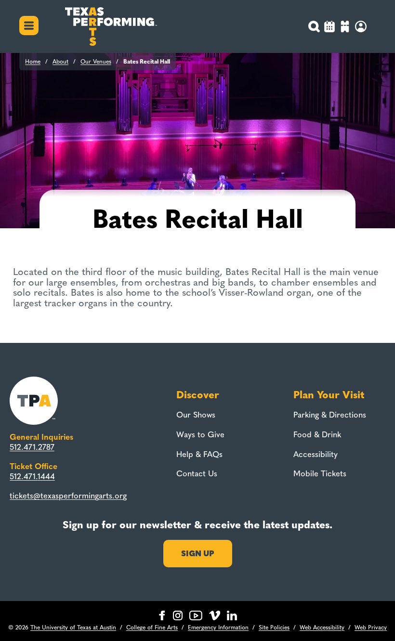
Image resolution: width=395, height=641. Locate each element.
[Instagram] (178, 615)
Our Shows (195, 414)
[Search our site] (314, 26)
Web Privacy (371, 627)
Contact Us (196, 473)
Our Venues (95, 61)
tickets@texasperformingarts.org (68, 495)
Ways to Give (200, 434)
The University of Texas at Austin (73, 627)
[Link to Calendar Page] (329, 28)
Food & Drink (317, 434)
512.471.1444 (32, 476)
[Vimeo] (214, 615)
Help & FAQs (199, 454)
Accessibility (315, 454)
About (60, 61)
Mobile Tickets (319, 473)
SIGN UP (197, 553)
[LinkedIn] (232, 615)
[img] (345, 28)
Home (32, 61)
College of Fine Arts (152, 627)
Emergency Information (218, 627)
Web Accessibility (322, 627)
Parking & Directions (329, 414)
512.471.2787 (32, 447)
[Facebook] (162, 615)
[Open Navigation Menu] (29, 27)
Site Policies (274, 627)
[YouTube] (195, 615)
